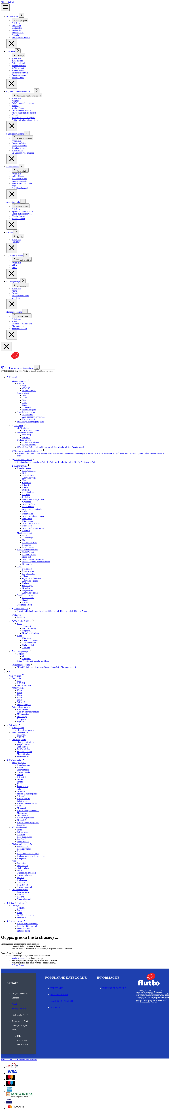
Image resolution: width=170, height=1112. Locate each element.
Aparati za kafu (28, 504)
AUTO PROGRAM (59, 994)
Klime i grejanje (13, 281)
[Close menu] (11, 43)
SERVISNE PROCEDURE (114, 988)
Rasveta (10, 232)
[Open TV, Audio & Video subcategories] (26, 255)
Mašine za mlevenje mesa (33, 499)
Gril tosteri (26, 482)
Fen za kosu (27, 569)
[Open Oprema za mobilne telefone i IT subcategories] (36, 90)
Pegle (24, 535)
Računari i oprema (14, 312)
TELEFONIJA (56, 988)
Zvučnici (26, 647)
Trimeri (25, 576)
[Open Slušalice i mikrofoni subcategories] (26, 133)
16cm (24, 400)
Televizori (26, 626)
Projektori (26, 631)
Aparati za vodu (13, 202)
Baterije (25, 600)
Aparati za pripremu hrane (33, 516)
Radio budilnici (28, 645)
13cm (24, 398)
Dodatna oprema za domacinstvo (36, 562)
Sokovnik (26, 494)
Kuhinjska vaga (28, 470)
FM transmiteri (28, 419)
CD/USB (26, 388)
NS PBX (26, 437)
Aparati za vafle (29, 478)
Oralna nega (27, 585)
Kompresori (27, 564)
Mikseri (25, 485)
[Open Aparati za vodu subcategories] (23, 201)
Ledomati (26, 530)
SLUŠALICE (56, 1007)
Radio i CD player (30, 640)
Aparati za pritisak (30, 593)
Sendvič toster (28, 475)
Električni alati (28, 552)
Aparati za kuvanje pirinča (33, 528)
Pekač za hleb (28, 506)
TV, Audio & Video (15, 256)
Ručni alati (26, 557)
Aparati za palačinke (30, 523)
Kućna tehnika (12, 167)
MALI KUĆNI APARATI (61, 1001)
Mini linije (26, 638)
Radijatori (26, 658)
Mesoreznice (27, 514)
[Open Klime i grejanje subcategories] (23, 281)
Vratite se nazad (18, 958)
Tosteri (25, 480)
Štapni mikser (28, 492)
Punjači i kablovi (29, 445)
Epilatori (25, 583)
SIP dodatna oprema (30, 430)
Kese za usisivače (29, 542)
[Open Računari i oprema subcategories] (25, 311)
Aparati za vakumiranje (32, 509)
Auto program (12, 16)
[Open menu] (5, 7)
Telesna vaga (27, 538)
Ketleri (25, 473)
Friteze (25, 487)
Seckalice (26, 497)
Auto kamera (27, 414)
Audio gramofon (29, 643)
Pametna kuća (28, 597)
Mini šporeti (27, 518)
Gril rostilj (26, 502)
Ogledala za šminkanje (31, 578)
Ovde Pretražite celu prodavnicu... (15, 371)
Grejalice (26, 656)
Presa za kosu (28, 571)
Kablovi (25, 602)
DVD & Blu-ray (29, 628)
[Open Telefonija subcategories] (18, 50)
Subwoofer (27, 407)
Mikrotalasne (27, 521)
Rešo (24, 511)
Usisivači (26, 540)
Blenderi (25, 490)
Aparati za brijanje (30, 581)
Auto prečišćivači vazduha (33, 417)
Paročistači (26, 545)
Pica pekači (27, 526)
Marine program (29, 410)
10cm (24, 395)
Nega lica (26, 588)
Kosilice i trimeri (29, 554)
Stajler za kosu (28, 574)
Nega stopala (27, 590)
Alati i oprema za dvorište (33, 559)
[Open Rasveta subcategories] (16, 232)
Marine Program (29, 390)
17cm (24, 402)
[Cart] (37, 367)
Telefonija (10, 51)
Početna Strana (18, 965)
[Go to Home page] (13, 364)
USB (24, 386)
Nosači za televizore (30, 633)
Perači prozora (28, 547)
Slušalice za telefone (30, 442)
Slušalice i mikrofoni (15, 134)
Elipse (24, 405)
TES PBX (26, 435)
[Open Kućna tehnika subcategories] (21, 166)
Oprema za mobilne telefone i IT (20, 91)
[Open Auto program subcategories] (21, 15)
